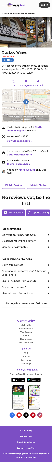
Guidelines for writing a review (19, 241)
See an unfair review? (14, 287)
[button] (26, 102)
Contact (26, 356)
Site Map (26, 363)
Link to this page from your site (19, 281)
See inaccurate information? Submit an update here (24, 273)
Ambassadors (26, 328)
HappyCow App (26, 370)
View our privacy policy (15, 247)
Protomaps (21, 117)
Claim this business (18, 164)
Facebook (38, 85)
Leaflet (12, 117)
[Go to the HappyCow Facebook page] (12, 415)
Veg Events (26, 332)
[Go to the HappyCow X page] (26, 415)
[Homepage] (16, 5)
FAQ (26, 353)
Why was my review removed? (19, 234)
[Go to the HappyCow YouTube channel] (19, 415)
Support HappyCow (26, 448)
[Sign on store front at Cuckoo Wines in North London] (13, 32)
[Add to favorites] (48, 21)
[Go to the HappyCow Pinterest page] (33, 415)
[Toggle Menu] (3, 5)
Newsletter (26, 339)
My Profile (26, 325)
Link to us (26, 360)
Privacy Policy (26, 430)
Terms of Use (26, 436)
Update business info (19, 154)
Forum (26, 335)
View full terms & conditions (17, 293)
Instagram (26, 85)
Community (26, 321)
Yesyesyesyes (26, 169)
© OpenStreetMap (35, 117)
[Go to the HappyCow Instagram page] (39, 415)
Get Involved (26, 342)
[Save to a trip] (42, 21)
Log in (44, 5)
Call (14, 85)
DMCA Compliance (26, 442)
